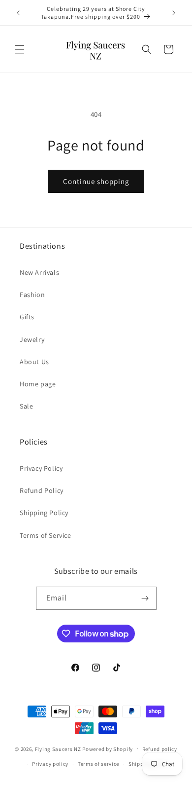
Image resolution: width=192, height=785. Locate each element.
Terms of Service (45, 535)
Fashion (32, 294)
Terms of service (98, 763)
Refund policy (159, 749)
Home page (38, 383)
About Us (34, 361)
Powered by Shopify (107, 748)
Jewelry (32, 339)
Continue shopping (96, 181)
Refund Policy (42, 490)
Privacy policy (50, 763)
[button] (20, 49)
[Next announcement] (174, 13)
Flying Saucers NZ (58, 748)
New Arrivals (39, 272)
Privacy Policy (41, 468)
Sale (26, 406)
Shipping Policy (44, 512)
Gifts (27, 316)
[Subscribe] (145, 598)
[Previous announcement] (18, 13)
